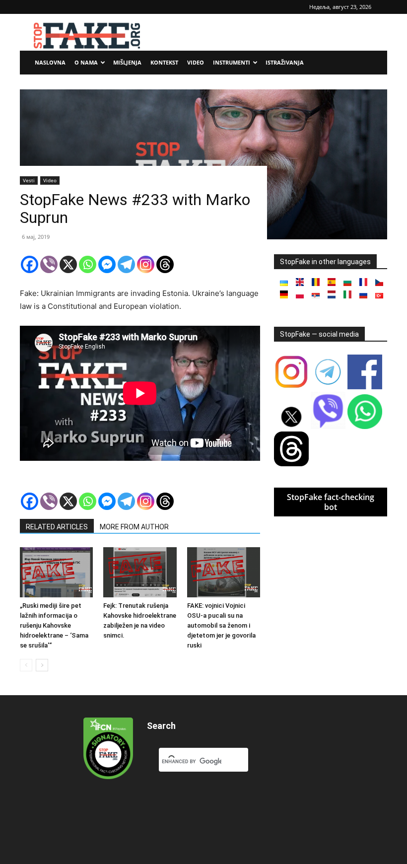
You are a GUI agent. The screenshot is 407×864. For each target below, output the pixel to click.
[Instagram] (145, 264)
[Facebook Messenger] (107, 264)
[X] (68, 264)
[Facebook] (29, 264)
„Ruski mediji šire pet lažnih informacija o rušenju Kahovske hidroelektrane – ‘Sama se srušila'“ (54, 625)
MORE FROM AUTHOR (134, 527)
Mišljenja (127, 62)
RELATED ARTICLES (57, 527)
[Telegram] (126, 264)
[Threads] (165, 264)
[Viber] (49, 264)
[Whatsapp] (87, 264)
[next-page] (42, 665)
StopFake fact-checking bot (330, 502)
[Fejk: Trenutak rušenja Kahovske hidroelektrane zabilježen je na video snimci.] (139, 572)
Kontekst (164, 62)
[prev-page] (26, 665)
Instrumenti (231, 62)
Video (195, 62)
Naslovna (50, 62)
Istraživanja (285, 62)
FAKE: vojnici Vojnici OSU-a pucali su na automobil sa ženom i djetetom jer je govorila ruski (221, 625)
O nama (86, 62)
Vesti (29, 180)
